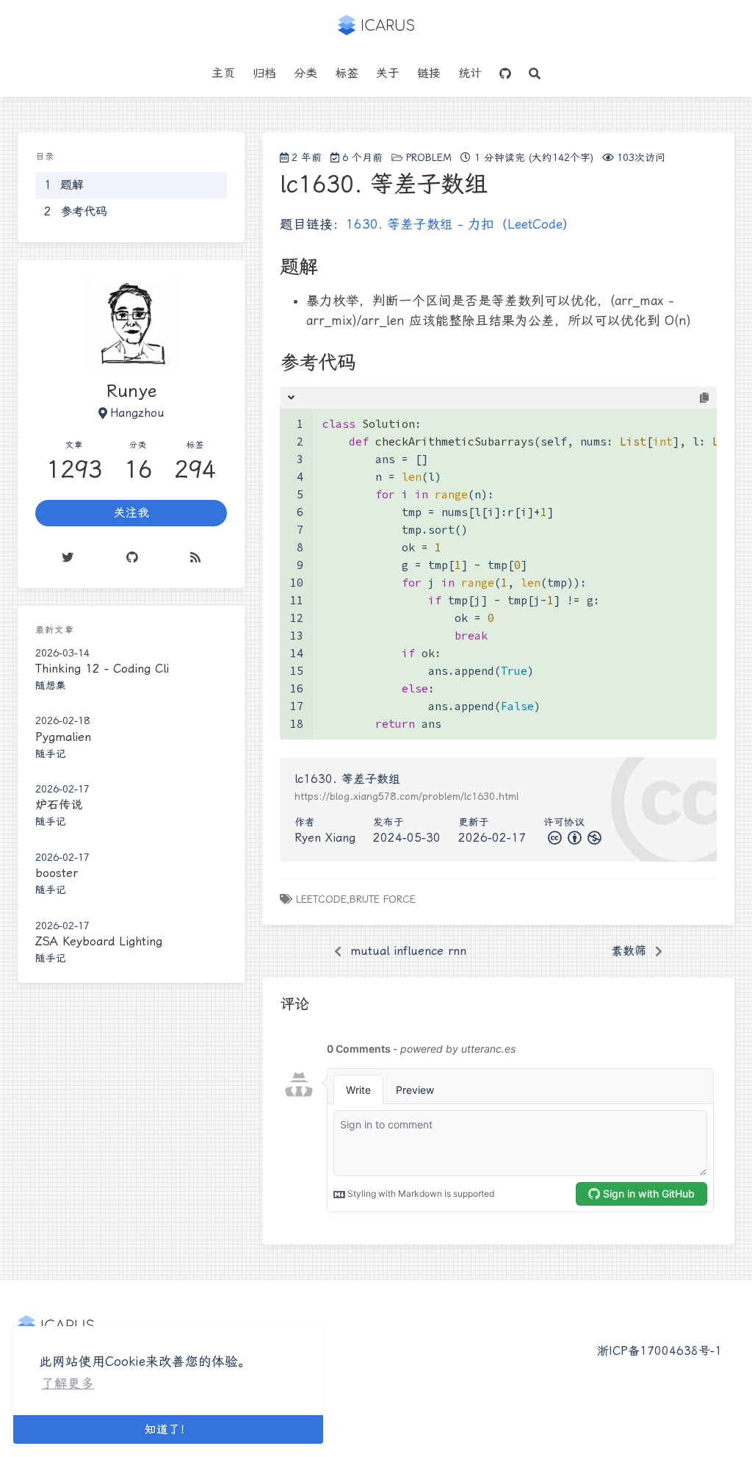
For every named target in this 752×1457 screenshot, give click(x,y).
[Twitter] (67, 557)
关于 (388, 73)
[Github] (132, 557)
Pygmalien (63, 737)
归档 (264, 73)
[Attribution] (573, 838)
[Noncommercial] (593, 838)
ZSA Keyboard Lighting (98, 941)
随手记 (50, 753)
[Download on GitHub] (505, 73)
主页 (223, 73)
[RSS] (196, 557)
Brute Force (383, 899)
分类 (305, 73)
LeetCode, (323, 899)
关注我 (131, 513)
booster (56, 873)
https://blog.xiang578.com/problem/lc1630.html (406, 796)
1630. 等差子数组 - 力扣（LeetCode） (461, 224)
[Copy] (705, 398)
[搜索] (534, 73)
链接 (429, 73)
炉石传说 (58, 805)
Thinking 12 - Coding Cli (102, 669)
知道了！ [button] (168, 1429)
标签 (346, 73)
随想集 (50, 685)
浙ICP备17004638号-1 (659, 1351)
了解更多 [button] (67, 1383)
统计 (470, 73)
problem (429, 157)
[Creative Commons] (553, 838)
